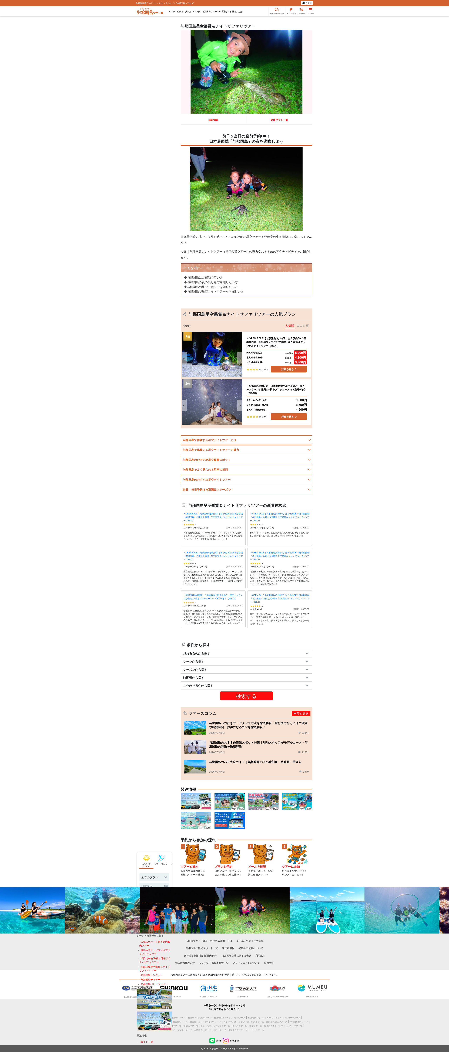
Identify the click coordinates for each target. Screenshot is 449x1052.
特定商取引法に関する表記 (236, 955)
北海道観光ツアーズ (237, 1030)
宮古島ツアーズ (180, 1021)
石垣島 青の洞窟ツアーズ (200, 1017)
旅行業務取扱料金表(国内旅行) (200, 955)
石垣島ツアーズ (178, 1017)
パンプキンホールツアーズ (236, 1021)
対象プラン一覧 (279, 119)
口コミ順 (303, 325)
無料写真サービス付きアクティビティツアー (154, 952)
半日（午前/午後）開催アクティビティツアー (155, 960)
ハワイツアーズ (294, 1025)
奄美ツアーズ (255, 1025)
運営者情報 (228, 948)
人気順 (289, 325)
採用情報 (269, 962)
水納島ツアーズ (190, 1025)
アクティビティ (176, 11)
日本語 (308, 3)
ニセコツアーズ (256, 1030)
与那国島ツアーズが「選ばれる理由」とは (222, 11)
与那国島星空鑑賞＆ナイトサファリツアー (154, 968)
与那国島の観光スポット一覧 (202, 948)
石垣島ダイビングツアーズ (260, 1017)
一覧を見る (301, 713)
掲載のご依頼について (251, 948)
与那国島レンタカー (152, 975)
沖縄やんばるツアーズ (276, 1021)
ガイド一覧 (147, 1041)
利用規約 (260, 955)
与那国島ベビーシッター (154, 984)
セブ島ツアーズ (184, 1030)
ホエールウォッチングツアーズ (215, 1025)
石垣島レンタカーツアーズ (287, 1017)
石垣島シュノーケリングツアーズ (229, 1017)
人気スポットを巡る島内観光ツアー (154, 943)
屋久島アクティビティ (274, 1025)
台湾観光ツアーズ (202, 1030)
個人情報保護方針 (185, 962)
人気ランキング (192, 11)
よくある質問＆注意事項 (249, 940)
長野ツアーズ (219, 1030)
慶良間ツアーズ (173, 1025)
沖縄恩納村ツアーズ (299, 1021)
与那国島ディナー (150, 979)
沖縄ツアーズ (257, 1021)
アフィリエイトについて (246, 962)
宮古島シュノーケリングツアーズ (206, 1021)
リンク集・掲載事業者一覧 (214, 962)
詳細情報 (213, 119)
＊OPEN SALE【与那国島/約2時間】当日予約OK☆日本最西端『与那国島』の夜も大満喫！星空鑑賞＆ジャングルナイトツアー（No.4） (213, 517)
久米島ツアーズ (239, 1025)
